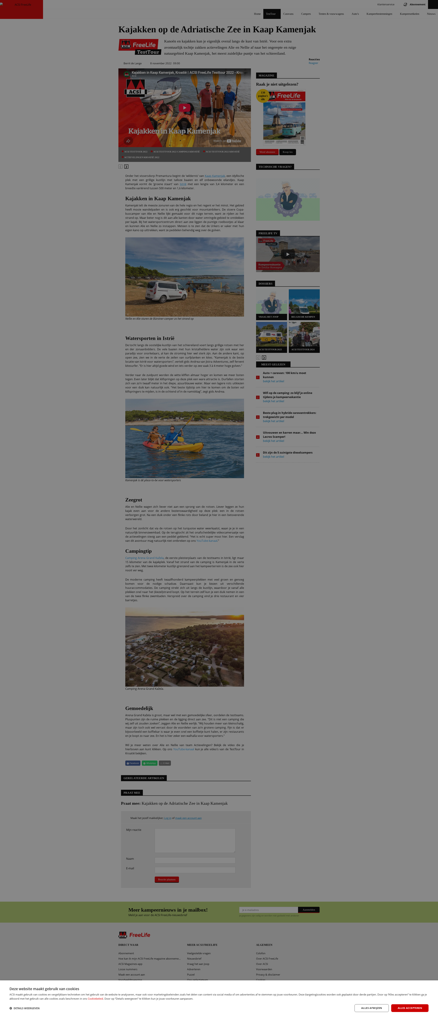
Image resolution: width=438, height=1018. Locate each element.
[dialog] (219, 999)
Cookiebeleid (95, 998)
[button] (24, 1008)
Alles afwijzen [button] (371, 1008)
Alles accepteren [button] (410, 1008)
